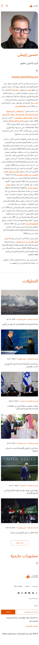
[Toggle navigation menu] (2, 6)
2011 (22, 121)
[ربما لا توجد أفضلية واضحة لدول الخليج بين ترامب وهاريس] (19, 342)
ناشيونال (14, 90)
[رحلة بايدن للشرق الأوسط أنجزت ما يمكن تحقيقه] (19, 426)
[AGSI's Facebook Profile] (32, 593)
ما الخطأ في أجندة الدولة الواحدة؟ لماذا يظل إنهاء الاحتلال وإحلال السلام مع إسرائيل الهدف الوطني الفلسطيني (20, 114)
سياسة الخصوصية (33, 598)
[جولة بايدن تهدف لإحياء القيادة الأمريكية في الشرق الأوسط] (19, 468)
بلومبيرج (28, 90)
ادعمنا (27, 586)
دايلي (36, 103)
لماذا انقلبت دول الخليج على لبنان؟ (24, 533)
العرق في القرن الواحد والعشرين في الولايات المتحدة (20, 173)
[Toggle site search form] (7, 6)
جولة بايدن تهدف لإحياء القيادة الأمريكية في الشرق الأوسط (21, 491)
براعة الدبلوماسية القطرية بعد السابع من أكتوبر (20, 324)
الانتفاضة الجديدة (32, 224)
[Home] (19, 576)
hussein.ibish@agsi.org (25, 76)
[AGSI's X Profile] (36, 593)
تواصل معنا (18, 586)
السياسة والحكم (33, 319)
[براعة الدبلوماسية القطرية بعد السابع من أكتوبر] (19, 302)
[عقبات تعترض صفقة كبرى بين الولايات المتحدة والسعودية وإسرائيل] (19, 384)
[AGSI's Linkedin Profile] (25, 593)
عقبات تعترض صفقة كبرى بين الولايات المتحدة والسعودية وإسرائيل (22, 407)
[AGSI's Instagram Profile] (22, 593)
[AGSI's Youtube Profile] (29, 593)
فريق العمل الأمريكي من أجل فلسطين (21, 240)
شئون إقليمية (22, 319)
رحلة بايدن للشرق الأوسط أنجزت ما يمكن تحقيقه (22, 449)
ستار (32, 103)
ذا (18, 90)
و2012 (17, 121)
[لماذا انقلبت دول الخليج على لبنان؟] (19, 510)
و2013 (11, 121)
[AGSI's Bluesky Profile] (18, 593)
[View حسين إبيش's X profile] (37, 70)
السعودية (23, 401)
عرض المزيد (19, 543)
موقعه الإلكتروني (21, 106)
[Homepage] (33, 5)
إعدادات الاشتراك (32, 626)
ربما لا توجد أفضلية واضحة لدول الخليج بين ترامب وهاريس (21, 365)
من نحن (35, 586)
